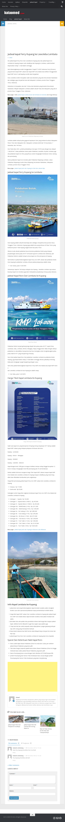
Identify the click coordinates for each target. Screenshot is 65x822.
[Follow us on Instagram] (54, 818)
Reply (14, 752)
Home (4, 2)
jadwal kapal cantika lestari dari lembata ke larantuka (32, 95)
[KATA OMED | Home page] (14, 12)
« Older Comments (13, 765)
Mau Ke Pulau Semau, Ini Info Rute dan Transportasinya (46, 730)
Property (42, 2)
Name (11, 785)
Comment (12, 773)
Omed (10, 57)
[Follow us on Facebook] (60, 818)
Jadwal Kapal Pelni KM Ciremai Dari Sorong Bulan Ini (30, 726)
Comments (14, 743)
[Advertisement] (32, 40)
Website (11, 791)
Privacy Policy (14, 6)
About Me (5, 6)
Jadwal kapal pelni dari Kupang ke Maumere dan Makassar (30, 529)
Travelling (51, 2)
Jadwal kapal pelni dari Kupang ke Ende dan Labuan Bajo (29, 168)
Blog (10, 19)
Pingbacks (27, 743)
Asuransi (10, 2)
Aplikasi (17, 2)
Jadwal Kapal (33, 2)
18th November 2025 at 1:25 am (33, 748)
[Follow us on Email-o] (57, 818)
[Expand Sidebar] (3, 23)
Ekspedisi (25, 2)
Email (35, 785)
